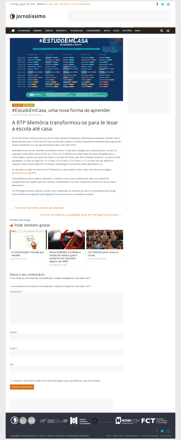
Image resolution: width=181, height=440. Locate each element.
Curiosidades (93, 30)
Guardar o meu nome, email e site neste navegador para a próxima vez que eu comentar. (57, 380)
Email (13, 348)
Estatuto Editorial (132, 436)
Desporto (61, 30)
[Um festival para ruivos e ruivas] (104, 231)
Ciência (49, 30)
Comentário (16, 291)
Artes (107, 30)
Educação (29, 105)
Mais (137, 30)
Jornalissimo (36, 115)
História (127, 30)
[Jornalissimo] (13, 31)
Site (12, 364)
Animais (38, 30)
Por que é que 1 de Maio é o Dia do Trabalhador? (68, 4)
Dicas (116, 30)
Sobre (108, 436)
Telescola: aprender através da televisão (37, 207)
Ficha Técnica (165, 436)
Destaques (17, 105)
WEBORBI (84, 435)
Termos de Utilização (150, 436)
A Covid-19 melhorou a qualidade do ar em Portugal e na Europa (81, 214)
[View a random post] (168, 31)
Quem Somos (118, 436)
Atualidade (24, 30)
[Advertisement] (119, 16)
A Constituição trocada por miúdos (27, 253)
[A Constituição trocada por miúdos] (28, 231)
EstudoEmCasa (20, 172)
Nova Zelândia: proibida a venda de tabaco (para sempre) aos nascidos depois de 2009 (65, 256)
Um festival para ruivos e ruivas (103, 253)
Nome (14, 332)
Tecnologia (76, 30)
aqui (32, 144)
